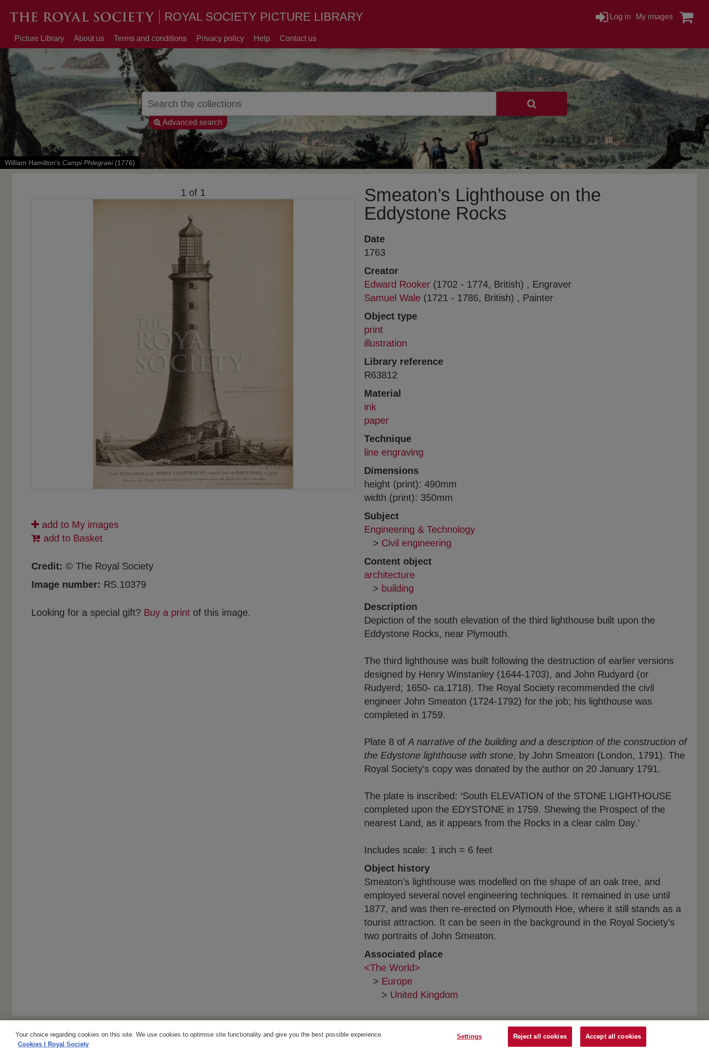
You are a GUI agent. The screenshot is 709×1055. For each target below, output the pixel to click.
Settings (469, 1036)
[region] (354, 1037)
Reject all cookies (540, 1036)
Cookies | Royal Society (53, 1044)
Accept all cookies (613, 1036)
